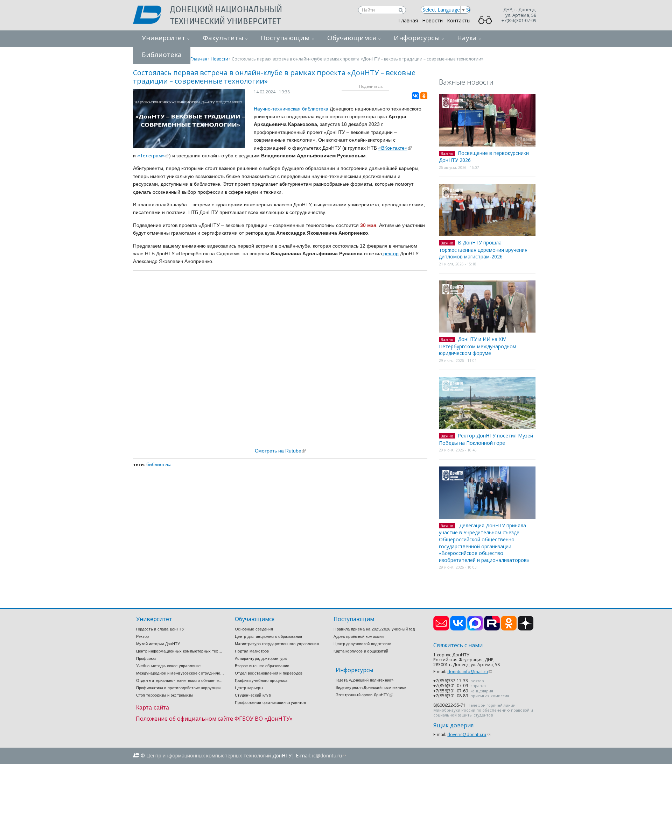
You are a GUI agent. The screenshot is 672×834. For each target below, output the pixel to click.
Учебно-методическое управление (168, 666)
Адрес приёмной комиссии (359, 636)
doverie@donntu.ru (468, 734)
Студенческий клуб (253, 695)
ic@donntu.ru (329, 755)
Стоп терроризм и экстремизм (164, 695)
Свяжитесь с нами (458, 645)
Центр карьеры (249, 688)
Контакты (458, 20)
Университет (163, 37)
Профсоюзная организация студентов (270, 702)
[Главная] (151, 15)
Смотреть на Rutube (280, 451)
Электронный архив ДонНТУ (364, 695)
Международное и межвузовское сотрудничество (180, 673)
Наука (467, 37)
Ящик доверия (453, 725)
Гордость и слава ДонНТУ (160, 629)
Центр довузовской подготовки (362, 644)
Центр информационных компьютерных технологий (180, 651)
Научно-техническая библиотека (291, 109)
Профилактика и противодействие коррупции (178, 688)
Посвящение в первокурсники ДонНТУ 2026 (484, 157)
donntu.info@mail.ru (469, 672)
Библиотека (159, 465)
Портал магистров (252, 651)
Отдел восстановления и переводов (269, 673)
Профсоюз (146, 658)
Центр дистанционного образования (268, 636)
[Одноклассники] (423, 95)
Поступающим (285, 37)
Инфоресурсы (417, 37)
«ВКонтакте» (395, 148)
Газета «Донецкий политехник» (364, 680)
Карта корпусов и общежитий (361, 651)
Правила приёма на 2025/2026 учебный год (374, 629)
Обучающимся (351, 37)
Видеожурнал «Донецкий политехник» (371, 687)
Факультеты (223, 37)
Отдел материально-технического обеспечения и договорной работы (180, 680)
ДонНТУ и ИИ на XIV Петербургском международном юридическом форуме (477, 346)
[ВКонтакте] (415, 95)
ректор (390, 253)
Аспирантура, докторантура (261, 658)
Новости (432, 20)
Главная (408, 20)
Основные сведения (254, 629)
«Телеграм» (152, 155)
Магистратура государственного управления (277, 644)
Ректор (142, 636)
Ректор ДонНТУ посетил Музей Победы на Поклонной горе (486, 439)
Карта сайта (152, 708)
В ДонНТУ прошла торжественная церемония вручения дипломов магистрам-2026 (483, 249)
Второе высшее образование (262, 666)
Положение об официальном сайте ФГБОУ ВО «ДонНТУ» (214, 718)
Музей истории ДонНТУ (158, 644)
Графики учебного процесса (261, 680)
